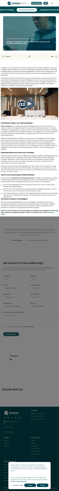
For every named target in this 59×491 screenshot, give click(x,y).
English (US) (23, 3)
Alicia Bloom (9, 38)
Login (45, 3)
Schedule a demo (36, 3)
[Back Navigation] (29, 56)
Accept (42, 485)
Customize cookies (17, 485)
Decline (30, 485)
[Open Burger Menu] (52, 3)
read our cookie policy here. (19, 481)
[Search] (17, 3)
